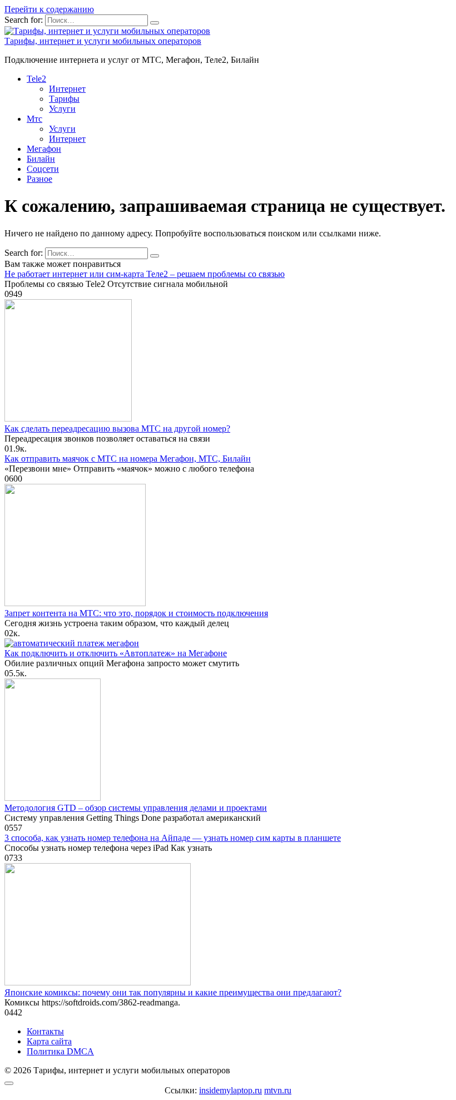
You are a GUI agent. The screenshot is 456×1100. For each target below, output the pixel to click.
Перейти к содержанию (49, 9)
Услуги (62, 108)
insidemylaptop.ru (230, 1090)
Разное (39, 179)
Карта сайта (49, 1041)
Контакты (45, 1031)
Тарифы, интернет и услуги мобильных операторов (102, 41)
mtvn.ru (277, 1090)
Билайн (41, 158)
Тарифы (64, 98)
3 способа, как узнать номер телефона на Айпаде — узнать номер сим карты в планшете (172, 838)
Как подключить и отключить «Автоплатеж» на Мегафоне (115, 653)
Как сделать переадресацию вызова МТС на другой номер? (117, 428)
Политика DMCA (60, 1051)
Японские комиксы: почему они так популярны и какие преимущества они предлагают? (172, 992)
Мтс (34, 118)
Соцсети (43, 169)
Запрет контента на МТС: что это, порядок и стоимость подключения (136, 613)
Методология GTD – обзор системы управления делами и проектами (135, 807)
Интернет (67, 88)
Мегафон (44, 148)
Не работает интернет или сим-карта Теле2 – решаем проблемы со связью (144, 274)
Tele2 (36, 78)
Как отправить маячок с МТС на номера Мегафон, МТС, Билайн (127, 458)
